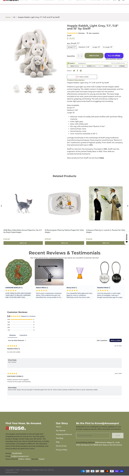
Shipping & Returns (64, 434)
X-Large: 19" (107, 47)
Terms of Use (61, 446)
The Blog (59, 438)
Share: (69, 71)
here (102, 158)
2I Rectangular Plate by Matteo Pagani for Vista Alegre (64, 231)
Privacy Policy (61, 450)
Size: (73, 43)
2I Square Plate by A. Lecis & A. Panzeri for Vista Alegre (105, 231)
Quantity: (71, 56)
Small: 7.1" (72, 47)
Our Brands (60, 431)
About (58, 427)
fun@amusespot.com (20, 456)
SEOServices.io (12, 472)
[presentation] (1, 206)
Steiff (69, 36)
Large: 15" (96, 47)
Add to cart (23, 243)
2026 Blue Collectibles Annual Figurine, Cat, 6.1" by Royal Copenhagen (23, 231)
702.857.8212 (17, 453)
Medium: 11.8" (84, 47)
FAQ (57, 442)
